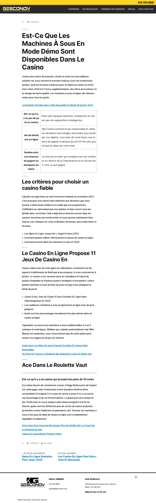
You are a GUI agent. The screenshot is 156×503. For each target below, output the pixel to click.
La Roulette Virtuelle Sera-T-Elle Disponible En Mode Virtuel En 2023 (57, 105)
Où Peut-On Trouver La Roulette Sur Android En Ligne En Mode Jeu (57, 354)
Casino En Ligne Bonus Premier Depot (42, 433)
